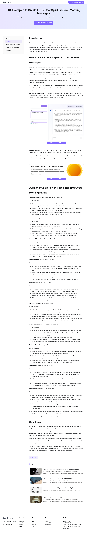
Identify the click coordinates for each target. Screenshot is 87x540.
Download (21, 521)
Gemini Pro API (66, 521)
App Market (22, 523)
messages (34, 457)
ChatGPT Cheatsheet (50, 523)
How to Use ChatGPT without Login (71, 526)
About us (34, 524)
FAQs (20, 526)
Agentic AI (47, 521)
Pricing (21, 524)
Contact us (34, 526)
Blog (33, 521)
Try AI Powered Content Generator (56, 142)
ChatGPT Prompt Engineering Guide (72, 524)
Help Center (35, 523)
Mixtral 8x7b (66, 528)
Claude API (48, 524)
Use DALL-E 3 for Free (68, 523)
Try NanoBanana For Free (76, 2)
